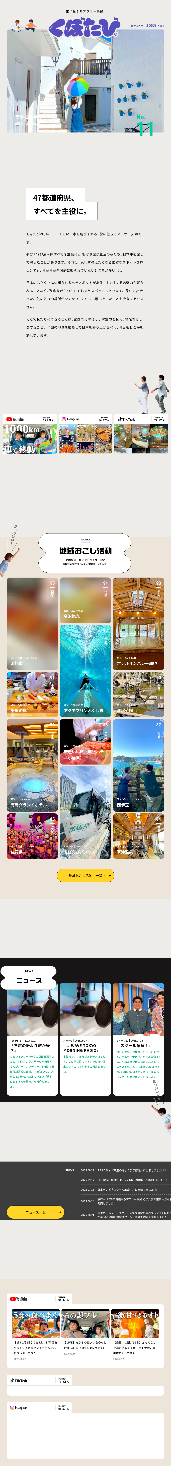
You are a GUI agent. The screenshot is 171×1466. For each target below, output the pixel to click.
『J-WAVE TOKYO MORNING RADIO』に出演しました (130, 1180)
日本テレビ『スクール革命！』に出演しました (126, 1190)
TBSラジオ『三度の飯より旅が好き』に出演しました (130, 1170)
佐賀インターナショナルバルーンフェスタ (56, 116)
